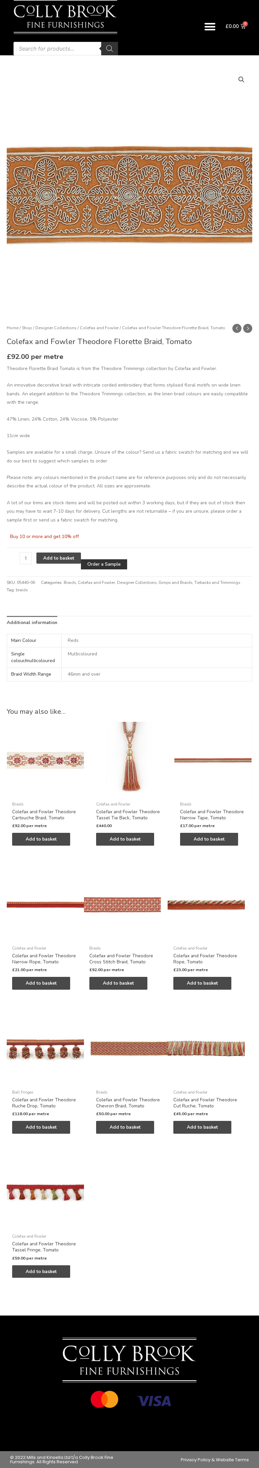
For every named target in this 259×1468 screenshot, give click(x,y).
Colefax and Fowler (99, 328)
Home (13, 328)
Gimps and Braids (175, 582)
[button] (210, 26)
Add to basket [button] (41, 839)
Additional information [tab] (32, 622)
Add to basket (58, 558)
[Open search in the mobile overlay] (65, 48)
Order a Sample (104, 564)
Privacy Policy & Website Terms (215, 1460)
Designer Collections (56, 328)
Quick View (45, 793)
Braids (70, 582)
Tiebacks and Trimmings (217, 582)
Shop (27, 328)
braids (22, 590)
